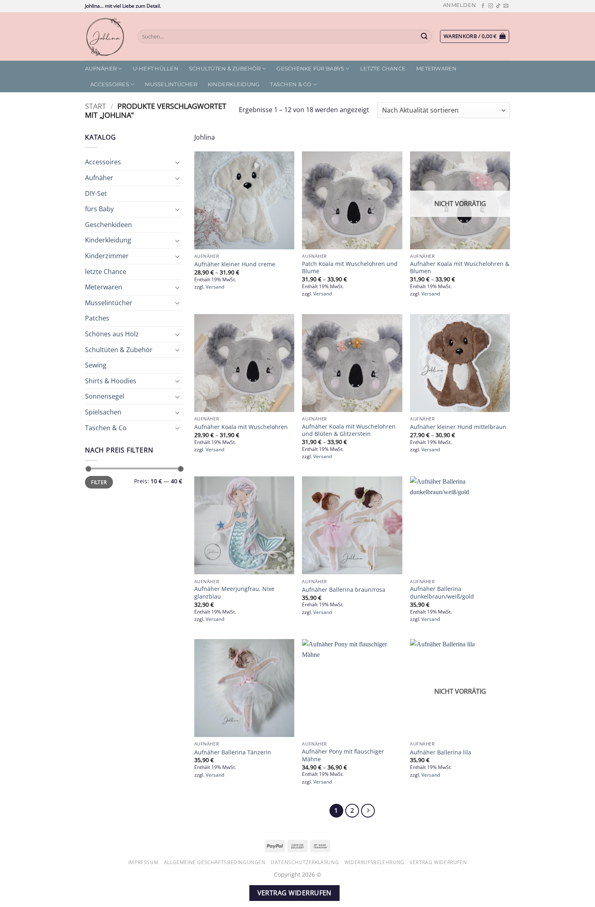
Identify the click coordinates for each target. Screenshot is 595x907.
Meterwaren (436, 69)
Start (95, 106)
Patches (97, 318)
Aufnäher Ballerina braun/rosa (343, 589)
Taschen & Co (290, 84)
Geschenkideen (108, 224)
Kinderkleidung (234, 84)
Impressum (143, 862)
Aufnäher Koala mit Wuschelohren (241, 427)
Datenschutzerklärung (305, 862)
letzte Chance (383, 69)
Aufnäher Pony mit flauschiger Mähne (343, 755)
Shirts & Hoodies (110, 380)
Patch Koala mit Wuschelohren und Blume (349, 267)
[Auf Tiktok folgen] (498, 6)
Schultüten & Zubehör (225, 69)
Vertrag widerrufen (438, 862)
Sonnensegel (104, 396)
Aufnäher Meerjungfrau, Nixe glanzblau (234, 592)
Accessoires (109, 84)
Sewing (95, 365)
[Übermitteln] (424, 36)
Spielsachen (103, 412)
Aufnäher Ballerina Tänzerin (232, 752)
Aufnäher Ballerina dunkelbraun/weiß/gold (442, 592)
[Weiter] (368, 811)
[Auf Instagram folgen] (490, 6)
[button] (459, 5)
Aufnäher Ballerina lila (440, 752)
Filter (98, 482)
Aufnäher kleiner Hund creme (234, 264)
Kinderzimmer (107, 255)
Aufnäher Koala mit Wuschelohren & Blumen (459, 267)
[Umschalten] (177, 162)
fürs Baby (99, 208)
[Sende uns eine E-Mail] (506, 6)
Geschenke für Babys (310, 69)
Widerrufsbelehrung (374, 862)
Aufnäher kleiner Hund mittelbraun (458, 427)
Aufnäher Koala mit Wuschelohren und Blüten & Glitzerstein (348, 430)
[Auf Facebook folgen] (482, 6)
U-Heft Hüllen (155, 69)
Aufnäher (101, 69)
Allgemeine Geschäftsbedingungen (215, 862)
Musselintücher (171, 84)
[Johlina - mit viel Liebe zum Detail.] (105, 36)
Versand (215, 287)
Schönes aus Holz (112, 333)
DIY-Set (96, 193)
